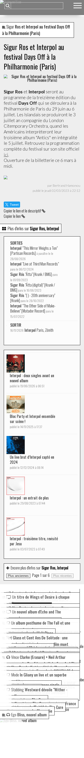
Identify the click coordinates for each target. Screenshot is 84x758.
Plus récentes (62, 576)
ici (6, 154)
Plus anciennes (18, 576)
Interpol (34, 253)
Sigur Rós (34, 277)
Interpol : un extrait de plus (29, 500)
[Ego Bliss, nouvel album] (42, 720)
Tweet (14, 204)
